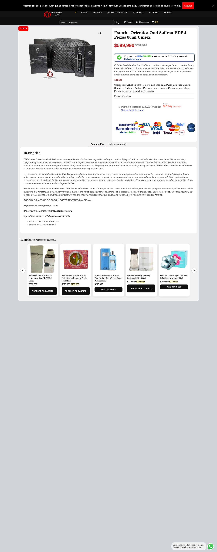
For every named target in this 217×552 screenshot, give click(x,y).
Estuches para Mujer (161, 85)
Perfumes (138, 12)
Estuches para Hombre (138, 85)
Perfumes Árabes (133, 88)
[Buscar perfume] (119, 22)
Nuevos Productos (117, 12)
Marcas (168, 12)
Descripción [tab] (97, 144)
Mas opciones (108, 289)
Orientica (118, 88)
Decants (154, 12)
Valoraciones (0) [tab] (117, 144)
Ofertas (97, 12)
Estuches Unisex (181, 85)
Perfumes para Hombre (155, 88)
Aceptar (188, 5)
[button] (100, 33)
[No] (213, 5)
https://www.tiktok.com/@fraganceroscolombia (47, 216)
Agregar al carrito (43, 291)
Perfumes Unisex (122, 91)
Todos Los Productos (143, 91)
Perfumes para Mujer (178, 88)
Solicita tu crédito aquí (132, 110)
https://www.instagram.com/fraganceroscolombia (48, 211)
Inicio (84, 12)
